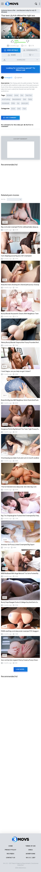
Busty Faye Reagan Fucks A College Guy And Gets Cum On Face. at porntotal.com (20, 602)
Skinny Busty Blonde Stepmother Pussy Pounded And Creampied (20, 342)
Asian (16, 95)
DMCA (30, 850)
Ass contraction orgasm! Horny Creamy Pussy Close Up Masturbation (20, 660)
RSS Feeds (10, 853)
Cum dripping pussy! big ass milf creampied (16, 256)
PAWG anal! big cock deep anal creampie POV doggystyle (20, 631)
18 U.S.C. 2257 (30, 857)
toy (18, 103)
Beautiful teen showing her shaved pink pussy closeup (20, 285)
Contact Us (10, 857)
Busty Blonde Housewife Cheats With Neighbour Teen (20, 313)
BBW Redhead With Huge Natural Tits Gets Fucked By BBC (20, 573)
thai (22, 95)
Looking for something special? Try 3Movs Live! (20, 69)
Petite (30, 99)
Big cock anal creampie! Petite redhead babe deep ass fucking (20, 227)
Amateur (9, 95)
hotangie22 (8, 77)
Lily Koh (19, 77)
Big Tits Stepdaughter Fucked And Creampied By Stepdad (20, 515)
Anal (18, 108)
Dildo (13, 103)
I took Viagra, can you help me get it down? (16, 371)
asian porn (25, 103)
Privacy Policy (10, 850)
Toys (24, 108)
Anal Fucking (6, 99)
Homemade (5, 103)
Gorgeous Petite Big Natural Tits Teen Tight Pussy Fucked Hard (20, 429)
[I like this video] (12, 42)
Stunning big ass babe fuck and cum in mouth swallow (20, 458)
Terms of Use (30, 846)
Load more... (20, 669)
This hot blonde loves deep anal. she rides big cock (18, 487)
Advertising (30, 853)
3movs (24, 868)
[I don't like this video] (27, 42)
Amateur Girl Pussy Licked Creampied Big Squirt (17, 544)
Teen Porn (28, 95)
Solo (24, 99)
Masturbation (16, 99)
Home (11, 846)
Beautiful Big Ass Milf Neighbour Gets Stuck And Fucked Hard (20, 400)
